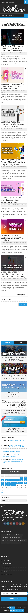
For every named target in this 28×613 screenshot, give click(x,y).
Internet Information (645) (15, 537)
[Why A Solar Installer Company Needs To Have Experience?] (14, 356)
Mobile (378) (4, 543)
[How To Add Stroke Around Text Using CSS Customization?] (14, 409)
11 (6, 482)
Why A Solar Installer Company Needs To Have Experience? (14, 358)
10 (2, 482)
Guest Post (23, 52)
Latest (20, 342)
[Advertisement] (14, 324)
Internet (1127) (5, 537)
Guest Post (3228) (6, 534)
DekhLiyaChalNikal (5, 569)
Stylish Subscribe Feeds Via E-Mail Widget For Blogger (14, 429)
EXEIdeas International (6, 566)
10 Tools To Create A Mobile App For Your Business (14, 376)
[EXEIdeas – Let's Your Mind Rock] (14, 12)
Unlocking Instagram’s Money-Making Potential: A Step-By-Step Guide (13, 162)
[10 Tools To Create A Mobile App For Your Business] (14, 373)
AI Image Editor (6, 454)
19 (10, 485)
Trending (7, 342)
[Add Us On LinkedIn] (14, 525)
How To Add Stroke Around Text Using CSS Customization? (14, 411)
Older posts (21, 295)
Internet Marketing (13, 280)
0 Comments (17, 52)
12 (10, 482)
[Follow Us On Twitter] (7, 525)
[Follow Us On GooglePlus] (10, 525)
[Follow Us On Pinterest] (17, 525)
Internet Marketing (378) (14, 543)
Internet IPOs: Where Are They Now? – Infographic (14, 393)
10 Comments (21, 378)
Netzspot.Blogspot (5, 560)
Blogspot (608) (5, 540)
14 (17, 482)
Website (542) (13, 540)
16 (25, 482)
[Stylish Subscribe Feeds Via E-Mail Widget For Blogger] (14, 426)
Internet (7, 280)
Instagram (3, 54)
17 (2, 485)
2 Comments (22, 396)
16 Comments (21, 431)
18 (6, 485)
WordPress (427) (22, 540)
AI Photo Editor (6, 459)
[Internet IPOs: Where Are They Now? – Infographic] (14, 391)
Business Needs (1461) (17, 534)
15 (21, 482)
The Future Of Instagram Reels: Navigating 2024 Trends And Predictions (12, 48)
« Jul (2, 492)
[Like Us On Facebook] (4, 525)
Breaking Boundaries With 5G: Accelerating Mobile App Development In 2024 (13, 461)
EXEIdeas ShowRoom (6, 563)
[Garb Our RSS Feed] (23, 525)
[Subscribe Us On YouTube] (20, 525)
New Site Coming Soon (6, 571)
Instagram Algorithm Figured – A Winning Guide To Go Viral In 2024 (13, 124)
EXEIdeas (3, 52)
